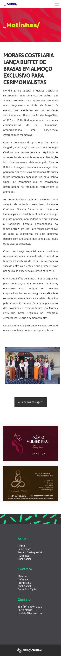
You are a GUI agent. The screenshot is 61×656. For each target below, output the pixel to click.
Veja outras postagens (30, 402)
